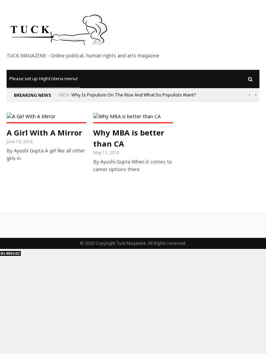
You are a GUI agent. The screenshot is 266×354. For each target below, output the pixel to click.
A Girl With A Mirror (44, 132)
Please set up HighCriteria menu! (43, 78)
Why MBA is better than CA (128, 138)
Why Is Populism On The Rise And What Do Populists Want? (133, 95)
